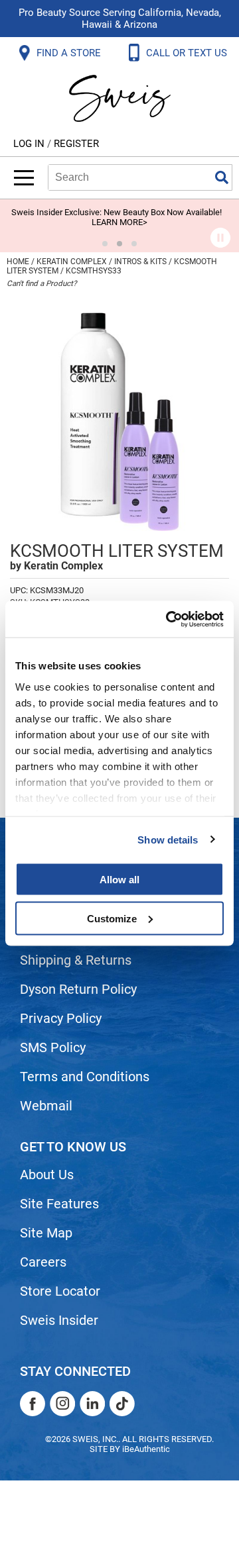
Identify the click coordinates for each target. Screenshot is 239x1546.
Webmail (46, 1106)
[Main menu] (24, 178)
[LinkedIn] (92, 1403)
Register (76, 144)
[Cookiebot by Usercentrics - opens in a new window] (169, 619)
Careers (43, 1262)
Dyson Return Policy (78, 989)
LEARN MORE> (119, 222)
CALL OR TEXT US (188, 53)
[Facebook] (32, 1403)
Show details (167, 839)
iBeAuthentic (146, 1449)
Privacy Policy (61, 1018)
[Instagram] (62, 1403)
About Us (47, 1175)
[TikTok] (122, 1403)
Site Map (46, 1233)
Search (221, 177)
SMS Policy (53, 1047)
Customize (112, 918)
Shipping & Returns (75, 960)
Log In (30, 144)
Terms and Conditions (84, 1077)
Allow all (119, 879)
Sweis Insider (59, 1320)
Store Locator (60, 1291)
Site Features (59, 1204)
